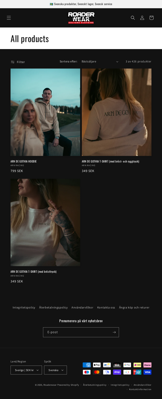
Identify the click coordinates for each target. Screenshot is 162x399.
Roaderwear (50, 384)
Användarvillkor (82, 307)
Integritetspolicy (24, 307)
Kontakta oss (106, 307)
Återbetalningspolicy (53, 307)
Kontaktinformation (140, 389)
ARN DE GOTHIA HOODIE (24, 161)
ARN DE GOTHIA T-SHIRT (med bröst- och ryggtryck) (110, 161)
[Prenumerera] (114, 332)
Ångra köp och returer (134, 307)
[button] (9, 17)
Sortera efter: (68, 61)
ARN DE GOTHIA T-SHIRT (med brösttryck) (34, 271)
